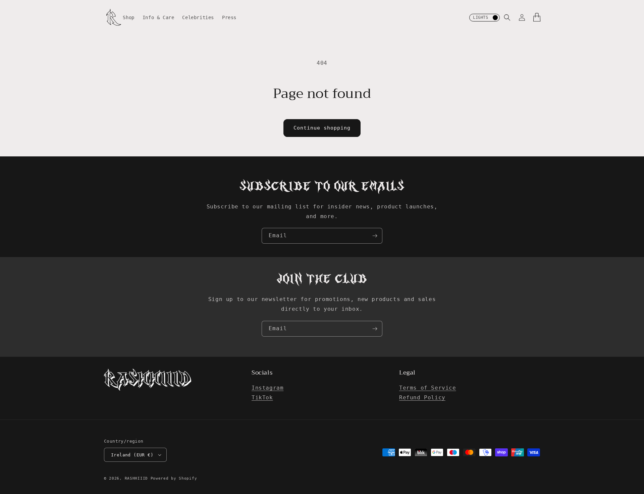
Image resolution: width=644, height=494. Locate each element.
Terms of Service (427, 388)
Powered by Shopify (174, 478)
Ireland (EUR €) (132, 454)
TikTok (262, 397)
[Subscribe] (374, 236)
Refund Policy (422, 397)
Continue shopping (322, 128)
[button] (507, 17)
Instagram (267, 388)
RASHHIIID (136, 478)
